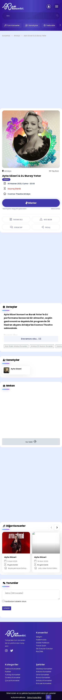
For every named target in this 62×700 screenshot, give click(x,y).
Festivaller (50, 25)
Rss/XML (39, 651)
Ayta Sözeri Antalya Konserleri (16, 346)
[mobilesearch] (57, 15)
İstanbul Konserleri (44, 669)
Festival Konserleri (12, 669)
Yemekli (6, 179)
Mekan (10, 385)
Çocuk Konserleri (12, 680)
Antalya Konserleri (44, 680)
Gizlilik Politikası (42, 642)
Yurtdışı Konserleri (12, 674)
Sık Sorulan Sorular (44, 648)
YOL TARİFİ (29, 442)
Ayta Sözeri (16, 369)
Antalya (7, 171)
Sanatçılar (33, 25)
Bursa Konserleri (43, 677)
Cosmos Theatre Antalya (19, 194)
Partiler (8, 671)
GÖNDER (7, 608)
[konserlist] (13, 6)
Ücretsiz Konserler (12, 677)
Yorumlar (12, 583)
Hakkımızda (41, 639)
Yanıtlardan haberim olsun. (15, 601)
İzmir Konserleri (42, 674)
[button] (51, 527)
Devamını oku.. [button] (29, 338)
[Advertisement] (31, 73)
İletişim (39, 637)
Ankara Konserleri (43, 671)
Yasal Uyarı (41, 645)
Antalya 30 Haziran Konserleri (42, 346)
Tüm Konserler (13, 25)
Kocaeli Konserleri (43, 683)
